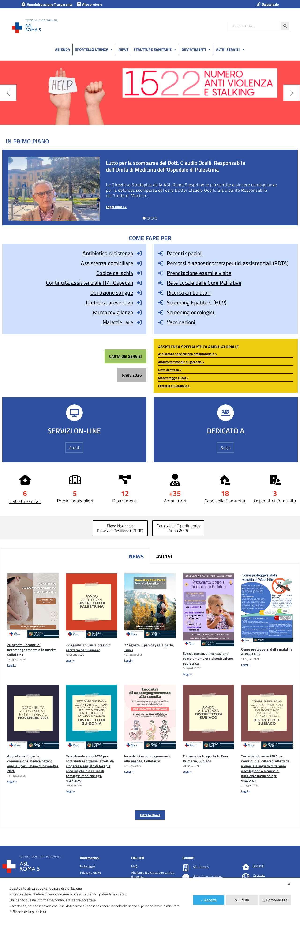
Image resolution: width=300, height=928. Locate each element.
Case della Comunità (225, 500)
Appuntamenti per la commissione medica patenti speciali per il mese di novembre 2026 (33, 763)
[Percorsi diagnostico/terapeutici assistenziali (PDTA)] (160, 263)
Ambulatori (175, 500)
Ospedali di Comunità (275, 500)
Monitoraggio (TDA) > (173, 377)
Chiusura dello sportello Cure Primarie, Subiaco (206, 758)
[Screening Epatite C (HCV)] (160, 302)
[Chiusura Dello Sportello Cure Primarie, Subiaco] (208, 717)
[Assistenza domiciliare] (139, 263)
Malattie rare (118, 322)
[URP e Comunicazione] (185, 877)
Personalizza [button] (276, 900)
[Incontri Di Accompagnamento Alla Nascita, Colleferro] (150, 717)
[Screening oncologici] (160, 312)
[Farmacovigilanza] (139, 312)
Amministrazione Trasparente (49, 4)
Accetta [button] (210, 900)
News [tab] (136, 556)
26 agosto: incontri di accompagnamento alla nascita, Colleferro (32, 649)
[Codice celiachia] (139, 273)
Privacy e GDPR (90, 872)
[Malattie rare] (139, 322)
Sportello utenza (91, 49)
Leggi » (11, 665)
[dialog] (150, 903)
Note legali (87, 866)
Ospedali (259, 875)
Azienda (62, 49)
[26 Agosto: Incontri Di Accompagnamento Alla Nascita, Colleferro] (33, 605)
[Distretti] (245, 866)
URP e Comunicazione (208, 876)
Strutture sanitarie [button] (153, 49)
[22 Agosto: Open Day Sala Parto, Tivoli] (150, 605)
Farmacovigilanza (113, 312)
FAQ (134, 866)
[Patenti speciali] (160, 253)
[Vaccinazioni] (160, 322)
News (123, 49)
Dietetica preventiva (109, 302)
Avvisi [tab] (164, 556)
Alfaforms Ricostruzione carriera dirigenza (153, 874)
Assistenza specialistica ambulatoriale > (187, 353)
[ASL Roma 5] (185, 867)
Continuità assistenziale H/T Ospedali (89, 283)
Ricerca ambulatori (188, 292)
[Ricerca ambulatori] (160, 292)
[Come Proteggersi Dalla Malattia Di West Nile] (267, 607)
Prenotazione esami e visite (199, 273)
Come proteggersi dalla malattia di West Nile (266, 652)
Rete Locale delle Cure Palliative (204, 283)
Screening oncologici (190, 312)
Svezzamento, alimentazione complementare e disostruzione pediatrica (208, 658)
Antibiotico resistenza (107, 253)
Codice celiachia (114, 273)
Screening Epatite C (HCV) (197, 302)
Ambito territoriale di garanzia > (181, 361)
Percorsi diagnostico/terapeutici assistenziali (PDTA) (228, 263)
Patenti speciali (185, 253)
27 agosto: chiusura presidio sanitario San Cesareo (88, 647)
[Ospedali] (245, 876)
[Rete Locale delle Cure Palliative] (160, 282)
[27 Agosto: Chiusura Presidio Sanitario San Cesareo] (91, 605)
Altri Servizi (228, 49)
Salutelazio (270, 4)
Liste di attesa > (170, 369)
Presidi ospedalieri (75, 500)
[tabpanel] (150, 695)
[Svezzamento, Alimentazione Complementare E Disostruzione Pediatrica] (208, 609)
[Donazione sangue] (139, 292)
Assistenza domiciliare (107, 263)
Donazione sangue (111, 292)
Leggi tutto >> (116, 207)
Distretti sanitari (25, 501)
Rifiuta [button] (243, 900)
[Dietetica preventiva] (139, 302)
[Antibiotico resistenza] (139, 253)
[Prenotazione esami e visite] (160, 273)
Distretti (258, 865)
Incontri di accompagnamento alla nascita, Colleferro (147, 758)
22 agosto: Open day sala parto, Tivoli (149, 647)
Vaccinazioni (181, 322)
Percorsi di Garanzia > (174, 385)
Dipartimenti (194, 49)
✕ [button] (289, 884)
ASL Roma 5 (201, 866)
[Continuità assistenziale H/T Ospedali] (139, 282)
